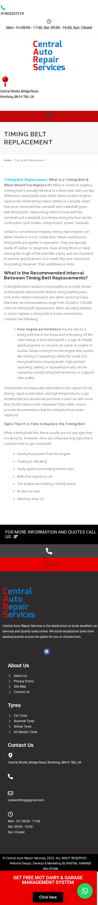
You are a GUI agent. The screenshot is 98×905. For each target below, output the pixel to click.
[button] (49, 115)
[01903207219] (3, 7)
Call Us (50, 564)
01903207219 (12, 13)
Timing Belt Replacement (25, 179)
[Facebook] (46, 651)
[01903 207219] (10, 776)
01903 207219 (21, 783)
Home (7, 160)
